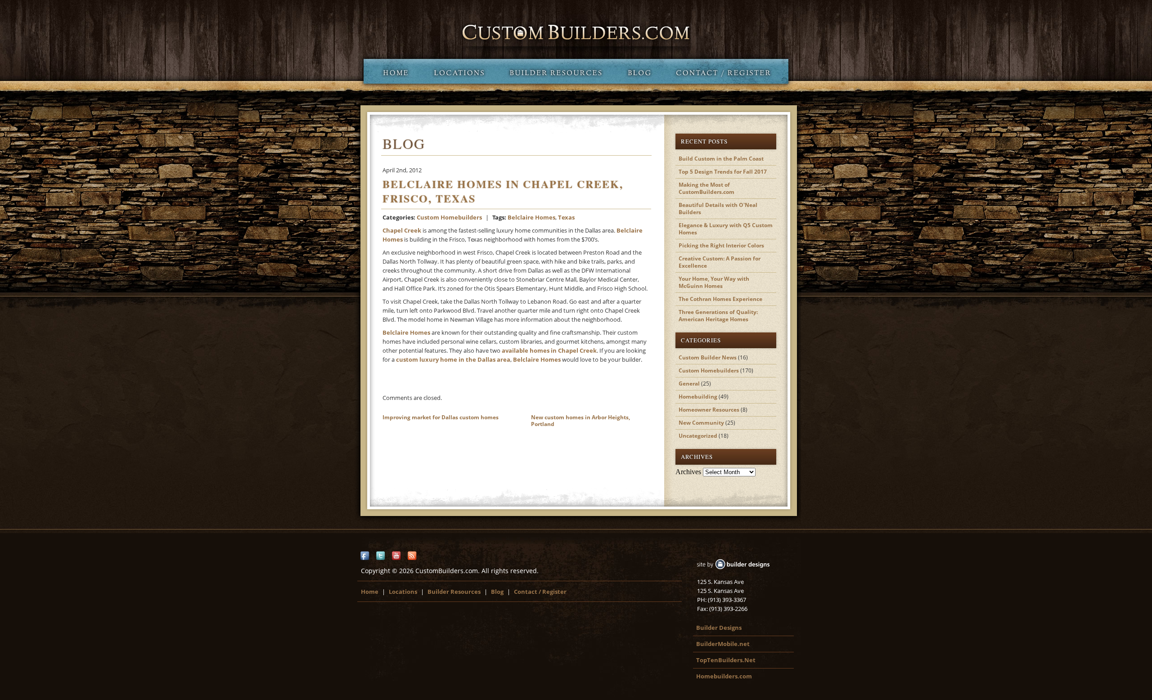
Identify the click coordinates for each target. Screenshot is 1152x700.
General (689, 383)
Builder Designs (719, 628)
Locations (459, 71)
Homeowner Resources (709, 409)
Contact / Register (726, 71)
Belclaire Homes (531, 217)
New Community (701, 422)
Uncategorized (698, 436)
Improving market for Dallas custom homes (440, 417)
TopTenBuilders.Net (726, 660)
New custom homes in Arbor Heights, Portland (580, 420)
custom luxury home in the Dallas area (453, 359)
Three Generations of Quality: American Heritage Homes (718, 315)
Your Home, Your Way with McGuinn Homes (714, 282)
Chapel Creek (401, 230)
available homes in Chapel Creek (549, 350)
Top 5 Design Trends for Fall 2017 (723, 171)
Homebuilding (698, 396)
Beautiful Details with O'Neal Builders (718, 208)
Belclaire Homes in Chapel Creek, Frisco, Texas (502, 191)
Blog (639, 71)
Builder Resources (556, 71)
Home (392, 71)
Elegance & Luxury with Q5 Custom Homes (726, 228)
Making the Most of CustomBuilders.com (706, 188)
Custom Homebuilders (449, 217)
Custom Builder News (708, 357)
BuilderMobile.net (723, 644)
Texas (566, 217)
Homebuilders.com (724, 676)
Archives (688, 472)
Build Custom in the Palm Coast (721, 158)
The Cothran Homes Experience (720, 299)
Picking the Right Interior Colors (721, 245)
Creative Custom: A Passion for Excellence (719, 262)
